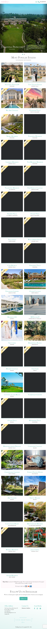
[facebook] (35, 608)
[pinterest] (41, 608)
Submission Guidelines (26, 608)
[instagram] (38, 608)
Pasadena (12, 49)
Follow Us (23, 598)
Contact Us (7, 614)
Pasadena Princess (12, 47)
